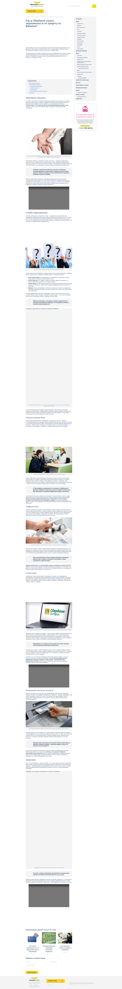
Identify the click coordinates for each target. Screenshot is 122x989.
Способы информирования (35, 84)
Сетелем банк (85, 41)
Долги (85, 53)
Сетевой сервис (33, 89)
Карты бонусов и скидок (85, 85)
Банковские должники (85, 57)
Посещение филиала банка (36, 86)
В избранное (38, 2)
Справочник (85, 98)
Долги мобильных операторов (85, 64)
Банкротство (85, 59)
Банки (85, 21)
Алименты (85, 55)
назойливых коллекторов (65, 882)
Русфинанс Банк (85, 37)
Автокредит (85, 18)
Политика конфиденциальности (35, 986)
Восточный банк (85, 27)
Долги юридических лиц (85, 66)
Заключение (31, 92)
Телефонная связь (34, 88)
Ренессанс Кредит (85, 33)
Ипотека (85, 82)
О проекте (31, 984)
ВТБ (85, 29)
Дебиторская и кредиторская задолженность (85, 62)
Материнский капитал (85, 87)
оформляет (28, 57)
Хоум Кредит (85, 48)
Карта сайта (36, 984)
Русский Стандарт (85, 35)
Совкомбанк (85, 43)
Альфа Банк (85, 23)
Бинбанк (85, 25)
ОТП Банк (85, 31)
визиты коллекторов (44, 50)
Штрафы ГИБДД (86, 78)
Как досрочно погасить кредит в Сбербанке (65, 948)
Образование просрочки (34, 83)
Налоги (85, 90)
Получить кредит (85, 94)
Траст (85, 46)
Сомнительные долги (86, 68)
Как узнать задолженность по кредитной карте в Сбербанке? (32, 948)
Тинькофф (85, 44)
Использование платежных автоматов (38, 91)
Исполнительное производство (85, 72)
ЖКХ (85, 70)
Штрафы (85, 76)
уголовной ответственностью (48, 181)
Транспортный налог (85, 92)
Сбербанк (56, 577)
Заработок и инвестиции (85, 80)
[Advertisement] (49, 38)
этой (58, 874)
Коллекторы (85, 74)
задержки (50, 104)
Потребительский (85, 96)
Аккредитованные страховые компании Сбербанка (49, 948)
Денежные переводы (85, 50)
